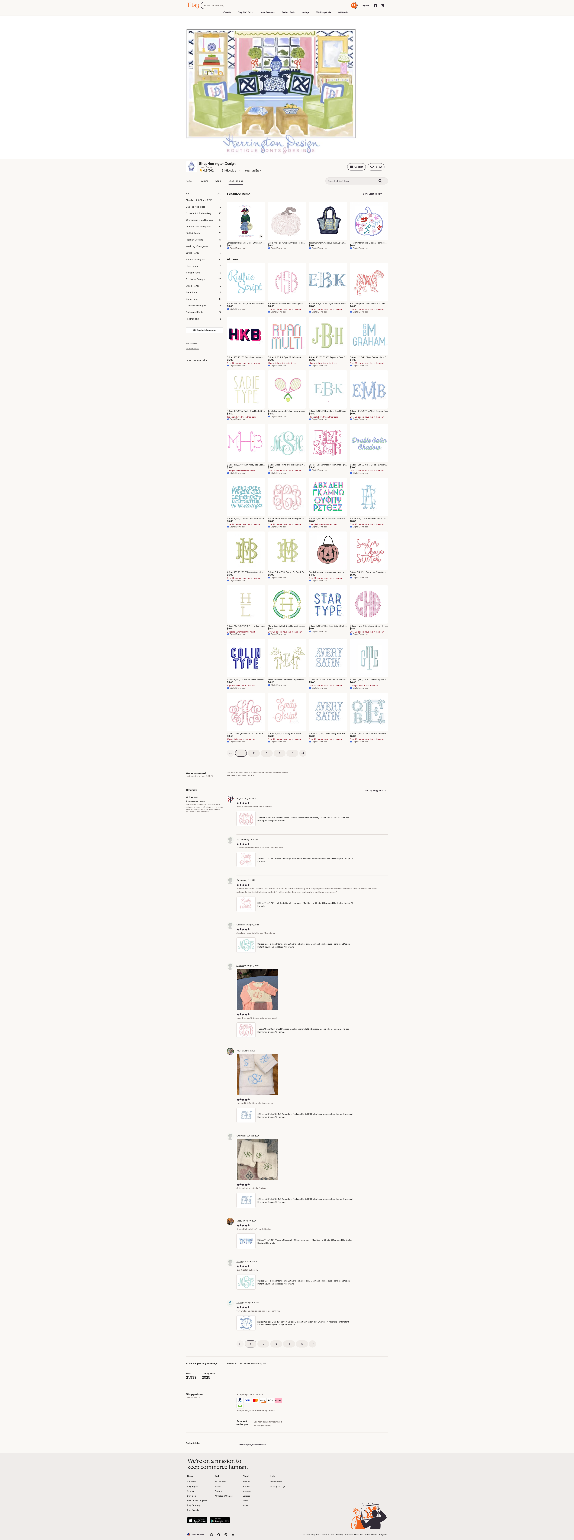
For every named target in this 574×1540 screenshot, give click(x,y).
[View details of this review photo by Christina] (257, 1159)
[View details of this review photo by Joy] (257, 1074)
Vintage (305, 12)
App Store (197, 1520)
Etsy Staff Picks (245, 12)
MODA (239, 1302)
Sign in (365, 5)
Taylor (239, 839)
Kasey (239, 1221)
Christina (240, 1136)
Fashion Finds (288, 12)
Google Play (220, 1520)
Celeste (240, 924)
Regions (383, 1534)
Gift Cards (343, 12)
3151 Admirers (192, 348)
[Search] (354, 5)
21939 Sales (191, 343)
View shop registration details (252, 1444)
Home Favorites (267, 12)
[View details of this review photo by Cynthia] (257, 989)
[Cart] (382, 5)
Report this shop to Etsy (197, 360)
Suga (238, 798)
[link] (230, 753)
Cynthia (240, 965)
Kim (238, 880)
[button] (356, 166)
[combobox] (275, 5)
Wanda (239, 1261)
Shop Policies (236, 180)
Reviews (203, 180)
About (218, 180)
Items (189, 180)
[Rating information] (201, 170)
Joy (238, 1051)
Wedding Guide (323, 12)
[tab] (204, 193)
